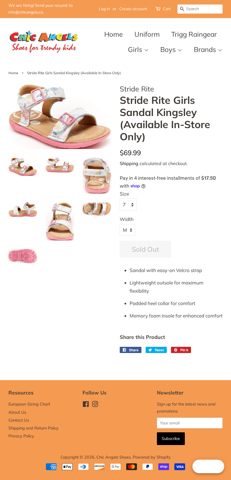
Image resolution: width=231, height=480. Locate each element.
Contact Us (18, 420)
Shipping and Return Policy (33, 428)
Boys (168, 49)
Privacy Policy (21, 436)
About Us (17, 412)
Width (127, 219)
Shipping (129, 163)
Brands (206, 49)
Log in (104, 8)
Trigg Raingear (194, 34)
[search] (200, 9)
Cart (167, 8)
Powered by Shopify (152, 457)
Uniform (147, 34)
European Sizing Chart (29, 404)
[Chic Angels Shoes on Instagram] (95, 405)
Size (124, 194)
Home (113, 34)
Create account (133, 8)
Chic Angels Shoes (113, 457)
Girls (136, 49)
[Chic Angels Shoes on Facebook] (86, 405)
